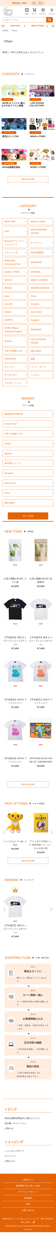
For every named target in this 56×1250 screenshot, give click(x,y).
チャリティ (36, 243)
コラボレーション (13, 383)
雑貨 (33, 359)
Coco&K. (8, 304)
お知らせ (9, 1128)
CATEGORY (28, 206)
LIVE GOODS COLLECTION (37, 104)
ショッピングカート (14, 1151)
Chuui (33, 296)
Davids (7, 312)
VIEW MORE (28, 179)
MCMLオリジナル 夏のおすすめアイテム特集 (13, 104)
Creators (35, 304)
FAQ (28, 1204)
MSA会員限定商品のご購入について (22, 1118)
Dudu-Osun (36, 312)
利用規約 (28, 1198)
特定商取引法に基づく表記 (28, 1186)
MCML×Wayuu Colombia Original (13, 330)
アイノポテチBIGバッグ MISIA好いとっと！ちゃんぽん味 (41, 845)
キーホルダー (10, 375)
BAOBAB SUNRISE (40, 288)
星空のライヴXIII (10, 136)
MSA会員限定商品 (11, 167)
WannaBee (36, 351)
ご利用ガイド (28, 1180)
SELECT (8, 280)
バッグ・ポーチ (38, 367)
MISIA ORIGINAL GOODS (39, 231)
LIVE (6, 231)
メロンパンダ (10, 252)
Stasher (8, 341)
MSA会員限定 (37, 252)
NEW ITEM (9, 221)
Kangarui (35, 320)
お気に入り (10, 1161)
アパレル (35, 375)
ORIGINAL (36, 272)
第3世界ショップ (12, 463)
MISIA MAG (36, 262)
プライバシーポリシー (28, 1192)
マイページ (10, 1156)
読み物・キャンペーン (15, 1123)
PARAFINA (36, 329)
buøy (6, 296)
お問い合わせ (28, 1210)
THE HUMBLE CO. (13, 351)
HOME (5, 31)
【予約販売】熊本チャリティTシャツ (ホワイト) (41, 641)
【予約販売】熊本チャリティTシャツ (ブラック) (15, 641)
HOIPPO (8, 320)
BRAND (8, 288)
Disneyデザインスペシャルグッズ (14, 243)
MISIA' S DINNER (39, 280)
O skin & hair (10, 424)
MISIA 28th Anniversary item (12, 262)
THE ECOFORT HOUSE (38, 341)
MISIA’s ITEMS (37, 136)
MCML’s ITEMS (38, 167)
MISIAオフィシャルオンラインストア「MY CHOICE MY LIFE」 (28, 1220)
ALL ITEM (28, 516)
